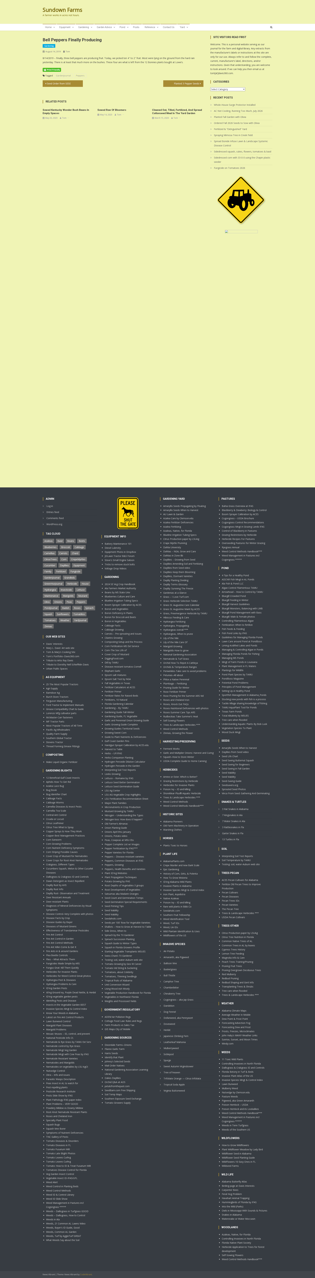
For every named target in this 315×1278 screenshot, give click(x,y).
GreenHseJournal (53, 583)
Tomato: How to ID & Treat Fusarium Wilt (68, 1165)
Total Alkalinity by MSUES (235, 715)
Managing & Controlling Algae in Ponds (242, 649)
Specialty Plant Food (57, 1120)
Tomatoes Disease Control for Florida (66, 1169)
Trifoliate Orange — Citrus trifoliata (182, 1078)
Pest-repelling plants (57, 1087)
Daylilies (64, 565)
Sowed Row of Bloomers (111, 109)
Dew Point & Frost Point (235, 1018)
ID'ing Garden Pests (56, 988)
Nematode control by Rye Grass (63, 1046)
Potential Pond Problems (235, 682)
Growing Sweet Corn (115, 732)
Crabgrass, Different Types (60, 864)
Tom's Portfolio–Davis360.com (62, 656)
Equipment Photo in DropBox (120, 551)
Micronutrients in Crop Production (123, 807)
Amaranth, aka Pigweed (176, 957)
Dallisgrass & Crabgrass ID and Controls (67, 876)
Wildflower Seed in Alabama (236, 1153)
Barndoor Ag (53, 692)
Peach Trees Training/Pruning (237, 961)
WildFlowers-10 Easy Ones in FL (239, 1161)
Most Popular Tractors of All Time (64, 725)
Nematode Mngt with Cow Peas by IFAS (67, 1054)
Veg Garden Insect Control (60, 1174)
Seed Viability (111, 910)
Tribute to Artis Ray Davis (59, 660)
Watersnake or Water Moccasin (238, 1218)
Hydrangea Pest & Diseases (61, 980)
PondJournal (50, 608)
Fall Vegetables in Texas (117, 683)
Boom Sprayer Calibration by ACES (123, 604)
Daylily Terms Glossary (175, 584)
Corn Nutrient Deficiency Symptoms (65, 847)
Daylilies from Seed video (176, 567)
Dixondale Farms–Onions (118, 1044)
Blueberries (50, 547)
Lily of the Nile (170, 638)
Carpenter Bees (230, 1189)
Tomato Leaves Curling (58, 1157)
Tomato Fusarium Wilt (58, 1149)
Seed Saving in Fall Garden (236, 768)
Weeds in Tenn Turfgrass (235, 1125)
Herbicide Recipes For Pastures (238, 539)
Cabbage (79, 547)
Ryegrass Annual (230, 547)
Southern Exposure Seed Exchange (123, 1098)
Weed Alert (52, 1182)
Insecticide (66, 589)
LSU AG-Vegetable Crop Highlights (123, 794)
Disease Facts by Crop (58, 918)
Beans (70, 540)
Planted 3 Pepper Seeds (186, 83)
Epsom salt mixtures (115, 675)
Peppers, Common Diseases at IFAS (124, 860)
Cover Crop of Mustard (117, 654)
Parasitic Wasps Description (61, 1079)
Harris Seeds (111, 1053)
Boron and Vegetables (116, 608)
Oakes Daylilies (113, 1078)
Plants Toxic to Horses (175, 845)
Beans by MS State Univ (117, 592)
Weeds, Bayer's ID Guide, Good (63, 1227)
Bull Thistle (169, 975)
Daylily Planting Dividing (175, 580)
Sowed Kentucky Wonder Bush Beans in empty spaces (66, 111)
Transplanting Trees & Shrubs (237, 986)
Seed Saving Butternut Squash (238, 760)
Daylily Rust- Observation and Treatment (67, 893)
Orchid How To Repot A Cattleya (180, 662)
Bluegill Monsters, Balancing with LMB (242, 608)
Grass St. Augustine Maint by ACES (181, 609)
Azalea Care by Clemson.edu (178, 518)
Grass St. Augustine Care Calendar (181, 605)
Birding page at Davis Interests (238, 1185)
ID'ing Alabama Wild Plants (177, 881)
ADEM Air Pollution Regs (118, 1016)
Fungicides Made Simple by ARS (63, 963)
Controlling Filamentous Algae (238, 620)
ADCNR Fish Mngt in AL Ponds (238, 579)
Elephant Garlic (112, 670)
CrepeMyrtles (78, 559)
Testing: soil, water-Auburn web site (124, 959)
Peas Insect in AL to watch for (62, 1083)
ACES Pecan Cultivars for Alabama (240, 880)
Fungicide (75, 571)
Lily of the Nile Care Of (175, 642)
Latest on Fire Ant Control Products (65, 1017)
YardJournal (80, 620)
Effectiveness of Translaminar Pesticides (67, 930)
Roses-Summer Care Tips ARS (179, 712)
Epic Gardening (171, 869)
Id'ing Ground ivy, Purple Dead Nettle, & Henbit (71, 992)
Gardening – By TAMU (116, 707)
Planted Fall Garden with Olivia (230, 116)
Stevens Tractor (54, 742)
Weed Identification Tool (176, 919)
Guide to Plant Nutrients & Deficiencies (125, 736)
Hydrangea (50, 589)
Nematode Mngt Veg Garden (61, 1050)
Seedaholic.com (113, 918)
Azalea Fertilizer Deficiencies (178, 522)
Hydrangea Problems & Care (61, 984)
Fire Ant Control (54, 934)
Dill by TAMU (111, 662)
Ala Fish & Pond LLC (232, 583)
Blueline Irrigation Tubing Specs (121, 600)
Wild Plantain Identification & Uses (181, 931)
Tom (68, 51)
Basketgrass (170, 969)
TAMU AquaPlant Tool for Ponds (239, 707)
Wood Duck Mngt (231, 732)
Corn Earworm (54, 839)
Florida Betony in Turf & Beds (237, 1071)
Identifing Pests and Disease (61, 1000)
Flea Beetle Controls (57, 955)
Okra (47, 601)
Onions (58, 601)
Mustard (82, 595)
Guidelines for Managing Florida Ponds (242, 637)
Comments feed (55, 518)
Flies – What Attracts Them (60, 959)
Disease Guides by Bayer (59, 922)
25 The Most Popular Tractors (62, 684)
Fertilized (61, 571)
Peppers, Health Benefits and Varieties (125, 869)
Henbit (167, 1030)
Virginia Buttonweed (174, 1090)
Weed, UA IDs (170, 927)
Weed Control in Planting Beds (62, 1186)
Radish (65, 608)
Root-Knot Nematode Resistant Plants (66, 1112)
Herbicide (72, 583)
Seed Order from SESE (59, 83)
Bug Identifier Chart (56, 794)
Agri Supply (52, 688)
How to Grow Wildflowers (235, 1145)
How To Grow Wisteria (175, 877)
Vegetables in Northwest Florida (122, 996)
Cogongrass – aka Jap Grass (178, 999)
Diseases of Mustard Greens (61, 926)
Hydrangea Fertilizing (174, 621)
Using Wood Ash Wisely (117, 988)
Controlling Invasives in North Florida (241, 1063)
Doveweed (169, 1023)
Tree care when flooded (234, 719)
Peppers (80, 75)
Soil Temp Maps (113, 1094)
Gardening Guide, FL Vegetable (121, 716)
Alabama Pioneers (173, 821)
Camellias (49, 553)
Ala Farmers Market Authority (120, 588)
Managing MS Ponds (233, 657)
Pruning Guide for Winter (176, 687)
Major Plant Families (115, 803)
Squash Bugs (53, 1124)
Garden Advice (104, 27)
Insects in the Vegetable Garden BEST (66, 1004)
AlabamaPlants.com (173, 861)
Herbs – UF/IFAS (113, 753)
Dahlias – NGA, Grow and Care (179, 551)
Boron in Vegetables (115, 621)
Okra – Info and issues (58, 1074)
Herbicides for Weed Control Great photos (68, 975)
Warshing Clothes (172, 829)
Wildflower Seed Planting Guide (238, 1157)
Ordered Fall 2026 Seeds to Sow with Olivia (237, 123)
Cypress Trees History (233, 949)
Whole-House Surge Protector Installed (234, 104)
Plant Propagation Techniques (121, 877)
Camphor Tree (171, 981)
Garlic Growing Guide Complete (121, 724)
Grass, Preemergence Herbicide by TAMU (185, 613)
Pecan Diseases (230, 896)
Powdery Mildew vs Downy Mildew (64, 1108)
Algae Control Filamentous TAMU (239, 587)
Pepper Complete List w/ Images (122, 844)
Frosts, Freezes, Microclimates (238, 1031)
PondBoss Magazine (233, 678)
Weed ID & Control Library (60, 1194)
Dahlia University (172, 547)
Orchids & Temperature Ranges (180, 666)
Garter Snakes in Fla (232, 833)
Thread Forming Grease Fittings (63, 746)
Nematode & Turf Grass (176, 658)
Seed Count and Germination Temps (124, 897)
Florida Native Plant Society (236, 1242)
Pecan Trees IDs (230, 900)
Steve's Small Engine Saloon (119, 560)
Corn (63, 559)
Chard (75, 553)
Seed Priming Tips (114, 906)
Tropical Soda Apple (174, 1084)
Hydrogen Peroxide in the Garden (122, 765)
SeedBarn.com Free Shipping (120, 1090)
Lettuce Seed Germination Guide (122, 786)
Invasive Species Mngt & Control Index (66, 1008)
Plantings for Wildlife (232, 670)
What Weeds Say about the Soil (62, 1240)
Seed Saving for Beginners (236, 764)
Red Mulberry (229, 974)
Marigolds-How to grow (176, 650)
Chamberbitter (171, 987)
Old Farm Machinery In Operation (181, 825)
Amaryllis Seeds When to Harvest (180, 510)
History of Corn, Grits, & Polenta (180, 873)
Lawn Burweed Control (58, 1021)
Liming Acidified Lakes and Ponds (239, 645)
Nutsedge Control (55, 1070)
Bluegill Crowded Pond (234, 596)
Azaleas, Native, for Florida (177, 530)
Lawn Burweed (230, 1084)
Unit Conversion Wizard (117, 984)
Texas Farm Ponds (232, 711)
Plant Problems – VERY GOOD (62, 1103)
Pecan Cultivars (230, 892)
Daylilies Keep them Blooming (179, 572)
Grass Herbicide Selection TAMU (180, 600)
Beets (82, 540)
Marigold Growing (172, 646)
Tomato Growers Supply (118, 1102)
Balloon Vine (170, 963)
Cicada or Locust (55, 819)
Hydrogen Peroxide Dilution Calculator (125, 761)
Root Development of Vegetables (122, 889)
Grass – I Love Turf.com (176, 596)
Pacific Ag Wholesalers (58, 729)
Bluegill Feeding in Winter (235, 600)
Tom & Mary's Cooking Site (60, 652)
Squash (48, 614)
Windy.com (227, 1043)
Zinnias (48, 626)
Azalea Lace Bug (55, 785)
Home (48, 27)
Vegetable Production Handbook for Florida (128, 992)
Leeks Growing (112, 774)
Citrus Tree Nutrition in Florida (238, 937)
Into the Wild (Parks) (232, 1206)
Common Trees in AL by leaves (238, 945)
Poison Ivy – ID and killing (176, 789)
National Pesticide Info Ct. (60, 1037)
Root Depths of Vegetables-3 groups (124, 885)
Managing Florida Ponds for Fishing (240, 653)
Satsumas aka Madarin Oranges (122, 893)
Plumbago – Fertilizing (175, 683)
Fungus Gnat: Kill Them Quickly (62, 967)
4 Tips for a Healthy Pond (235, 575)
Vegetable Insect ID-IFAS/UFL (61, 1178)
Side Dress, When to (115, 930)
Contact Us (168, 27)
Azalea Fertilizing (172, 526)
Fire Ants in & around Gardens (62, 951)
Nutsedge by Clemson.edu (236, 1092)
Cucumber (49, 565)
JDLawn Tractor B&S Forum (120, 556)
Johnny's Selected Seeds (117, 1061)
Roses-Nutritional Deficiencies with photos (186, 708)
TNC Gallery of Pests (57, 1136)
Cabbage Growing (114, 629)
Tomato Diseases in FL (58, 1145)
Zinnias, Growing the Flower (178, 733)
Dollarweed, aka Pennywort (178, 1017)
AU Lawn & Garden (173, 514)
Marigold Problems (56, 1029)
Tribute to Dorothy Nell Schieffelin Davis (67, 664)
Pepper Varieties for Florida (119, 852)
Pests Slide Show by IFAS (59, 1095)
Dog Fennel (170, 1011)
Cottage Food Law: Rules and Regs (123, 1020)
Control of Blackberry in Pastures (239, 530)
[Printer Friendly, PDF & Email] (52, 70)
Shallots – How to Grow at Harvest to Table (128, 926)
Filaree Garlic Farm (115, 1049)
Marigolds (68, 595)
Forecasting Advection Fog (236, 1022)
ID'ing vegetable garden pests (62, 996)
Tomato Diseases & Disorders (62, 1140)
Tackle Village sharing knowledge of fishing (244, 703)
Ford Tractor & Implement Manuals (65, 705)
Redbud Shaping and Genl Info (238, 982)
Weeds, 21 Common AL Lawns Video (65, 1223)
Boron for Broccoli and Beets (120, 617)
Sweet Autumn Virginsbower (178, 1066)
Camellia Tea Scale (56, 810)
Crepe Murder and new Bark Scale (181, 865)
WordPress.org (54, 524)
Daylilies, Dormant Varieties (178, 576)
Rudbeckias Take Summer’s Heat (180, 716)
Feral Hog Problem (232, 1194)
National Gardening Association (180, 654)
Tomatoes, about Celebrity (119, 972)
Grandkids (69, 577)
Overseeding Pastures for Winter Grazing (243, 543)
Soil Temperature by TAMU (236, 860)
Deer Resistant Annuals (58, 897)
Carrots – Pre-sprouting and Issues (123, 633)
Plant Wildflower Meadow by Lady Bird (242, 1149)
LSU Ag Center (112, 790)
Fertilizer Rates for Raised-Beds (121, 695)
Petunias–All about (173, 675)
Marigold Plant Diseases (59, 1025)
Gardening (83, 27)
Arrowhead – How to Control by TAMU (242, 591)
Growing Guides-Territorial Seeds (122, 728)
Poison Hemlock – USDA (235, 1104)
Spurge (167, 1060)
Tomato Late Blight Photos (60, 1153)
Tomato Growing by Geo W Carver (123, 963)
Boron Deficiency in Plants (119, 613)
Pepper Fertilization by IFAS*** (121, 848)
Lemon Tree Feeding (233, 953)
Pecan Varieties (230, 904)
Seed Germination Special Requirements (126, 902)
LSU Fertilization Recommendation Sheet (126, 798)
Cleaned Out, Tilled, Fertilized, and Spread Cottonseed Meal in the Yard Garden (177, 111)
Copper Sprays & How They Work (64, 831)
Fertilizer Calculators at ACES (120, 687)
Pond (122, 27)
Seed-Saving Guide (232, 781)
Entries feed (52, 512)
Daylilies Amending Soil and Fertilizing (183, 563)
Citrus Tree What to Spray (60, 827)
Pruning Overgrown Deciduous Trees (241, 970)
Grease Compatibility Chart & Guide (65, 709)
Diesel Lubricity (113, 547)
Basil (60, 540)
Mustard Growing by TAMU (119, 811)
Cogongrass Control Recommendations (243, 522)
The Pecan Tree (230, 909)
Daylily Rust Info (54, 889)
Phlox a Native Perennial (176, 679)
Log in (49, 506)
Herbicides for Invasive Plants (61, 971)
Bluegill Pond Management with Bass (242, 612)
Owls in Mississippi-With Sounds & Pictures (244, 1210)
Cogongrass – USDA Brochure (238, 518)
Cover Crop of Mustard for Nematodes (67, 856)
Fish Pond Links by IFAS (234, 633)
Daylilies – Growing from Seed (179, 559)
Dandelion (169, 1005)
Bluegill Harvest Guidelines (236, 604)
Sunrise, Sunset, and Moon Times (240, 1039)
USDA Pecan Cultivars (233, 917)
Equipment (64, 27)
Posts (136, 27)
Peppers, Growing (114, 864)
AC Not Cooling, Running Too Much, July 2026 (238, 110)
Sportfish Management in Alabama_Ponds (244, 695)
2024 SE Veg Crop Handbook (120, 584)
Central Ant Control (56, 814)
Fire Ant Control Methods (59, 942)
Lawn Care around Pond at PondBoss (242, 641)
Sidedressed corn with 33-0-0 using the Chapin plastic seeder (242, 159)
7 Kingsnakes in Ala (232, 815)
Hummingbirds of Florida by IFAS (239, 1202)
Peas (69, 601)
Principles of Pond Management (239, 686)
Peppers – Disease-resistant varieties (124, 856)
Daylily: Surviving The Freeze (178, 588)
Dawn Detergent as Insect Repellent (65, 881)
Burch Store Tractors (57, 696)
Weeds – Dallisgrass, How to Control (65, 1215)
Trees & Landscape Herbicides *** (181, 724)
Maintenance (51, 595)
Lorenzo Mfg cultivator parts (61, 713)
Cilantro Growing (113, 637)
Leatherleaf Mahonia (175, 1042)
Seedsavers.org (230, 785)
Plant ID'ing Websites (116, 873)
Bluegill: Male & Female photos (238, 616)
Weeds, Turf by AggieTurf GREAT (63, 1236)
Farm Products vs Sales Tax (119, 1025)
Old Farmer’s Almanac (116, 823)
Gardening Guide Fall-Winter (119, 712)
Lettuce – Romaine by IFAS (119, 778)
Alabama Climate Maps (234, 1010)
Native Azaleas (171, 898)
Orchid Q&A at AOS (115, 1082)
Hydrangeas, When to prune (178, 633)
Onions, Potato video (116, 835)
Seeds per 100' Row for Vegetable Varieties (127, 922)
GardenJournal (63, 75)
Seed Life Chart (230, 756)
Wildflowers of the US (174, 935)
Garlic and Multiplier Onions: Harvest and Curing (188, 752)
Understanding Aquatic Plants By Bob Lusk (244, 724)
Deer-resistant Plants (57, 901)
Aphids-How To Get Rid (58, 781)
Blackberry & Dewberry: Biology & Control (244, 510)
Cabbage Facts (54, 798)
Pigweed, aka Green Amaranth (238, 1100)
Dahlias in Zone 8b (173, 555)
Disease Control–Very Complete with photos (69, 913)
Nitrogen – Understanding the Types (124, 815)
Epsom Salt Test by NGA (118, 679)
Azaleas (48, 540)
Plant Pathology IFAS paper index (63, 1099)
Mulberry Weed (230, 1088)
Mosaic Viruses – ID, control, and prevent (68, 1033)
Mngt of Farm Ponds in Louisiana (239, 662)
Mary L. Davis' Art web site (60, 647)
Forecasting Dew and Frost (236, 1027)
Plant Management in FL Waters (239, 666)
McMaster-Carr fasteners (59, 717)
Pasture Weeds (230, 1096)
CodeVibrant (86, 1274)
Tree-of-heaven (172, 1072)
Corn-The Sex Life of (116, 650)
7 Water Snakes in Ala (233, 821)
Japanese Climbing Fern (176, 1036)
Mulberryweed (171, 1048)
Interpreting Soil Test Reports (120, 769)
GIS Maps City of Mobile (117, 1029)
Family (47, 571)
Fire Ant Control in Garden (60, 938)
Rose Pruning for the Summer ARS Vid (183, 695)
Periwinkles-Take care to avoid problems (184, 671)
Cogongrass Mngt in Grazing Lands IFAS (243, 526)
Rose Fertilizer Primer (174, 691)
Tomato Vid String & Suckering (121, 968)
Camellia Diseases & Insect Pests (64, 806)
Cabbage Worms (55, 802)
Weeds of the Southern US (236, 1129)
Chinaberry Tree (172, 993)
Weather (64, 620)
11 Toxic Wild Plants (232, 1059)
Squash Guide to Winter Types (121, 943)
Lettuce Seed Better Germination (122, 782)
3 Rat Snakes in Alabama (235, 809)
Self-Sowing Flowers (174, 720)
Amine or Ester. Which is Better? (180, 776)
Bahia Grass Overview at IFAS (237, 506)
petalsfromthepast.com (117, 1086)
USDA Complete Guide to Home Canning (185, 761)
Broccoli (65, 547)
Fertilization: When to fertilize (237, 624)
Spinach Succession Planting (120, 939)
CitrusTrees (50, 559)
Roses (77, 608)
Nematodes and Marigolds (60, 1062)
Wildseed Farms (230, 1165)
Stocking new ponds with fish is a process (244, 699)
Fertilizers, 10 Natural (116, 699)
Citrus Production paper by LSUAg (181, 539)
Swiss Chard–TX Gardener (118, 955)
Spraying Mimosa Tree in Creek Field (233, 135)
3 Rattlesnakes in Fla (233, 827)
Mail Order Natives (115, 1065)
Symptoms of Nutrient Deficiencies (64, 1132)
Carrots (63, 553)
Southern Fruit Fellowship (176, 914)
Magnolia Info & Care (233, 957)
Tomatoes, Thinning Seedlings (121, 976)
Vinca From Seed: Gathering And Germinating (246, 793)
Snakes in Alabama (232, 1214)
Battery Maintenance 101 (118, 543)
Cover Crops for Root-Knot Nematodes (67, 860)
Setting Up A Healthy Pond (236, 690)
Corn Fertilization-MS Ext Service (122, 646)
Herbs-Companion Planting (119, 757)
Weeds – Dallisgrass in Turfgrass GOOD (67, 1211)
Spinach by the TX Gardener (119, 935)
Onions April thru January (118, 831)
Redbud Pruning (230, 978)
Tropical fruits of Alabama (118, 980)
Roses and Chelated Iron (59, 1116)
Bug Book (51, 790)
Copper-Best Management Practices (65, 835)
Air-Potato (169, 951)
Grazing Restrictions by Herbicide (180, 781)
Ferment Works (171, 748)
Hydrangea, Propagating (176, 625)
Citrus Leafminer (55, 823)
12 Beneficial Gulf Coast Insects (63, 777)
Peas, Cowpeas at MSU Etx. (119, 840)
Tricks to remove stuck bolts (120, 564)
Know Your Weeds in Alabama (62, 1013)
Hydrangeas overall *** (175, 629)
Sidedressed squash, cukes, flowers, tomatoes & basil (242, 151)
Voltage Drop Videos (115, 568)
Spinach (89, 608)
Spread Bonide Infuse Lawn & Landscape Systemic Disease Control (241, 143)
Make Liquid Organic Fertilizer (61, 762)
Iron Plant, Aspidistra (174, 894)
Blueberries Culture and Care (120, 596)
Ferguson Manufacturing (59, 700)
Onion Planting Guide (116, 827)
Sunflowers (63, 614)
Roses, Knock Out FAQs (176, 704)
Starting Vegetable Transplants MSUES (125, 951)
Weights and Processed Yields (120, 1001)
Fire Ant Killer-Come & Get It (61, 947)
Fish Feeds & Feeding (233, 628)
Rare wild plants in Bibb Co (177, 906)
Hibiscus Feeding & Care (176, 617)
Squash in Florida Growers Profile (122, 947)
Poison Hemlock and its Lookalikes (240, 1109)
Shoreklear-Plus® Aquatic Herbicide (182, 793)
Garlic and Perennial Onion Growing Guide (127, 720)
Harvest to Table (113, 749)
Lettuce (81, 589)
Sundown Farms (62, 9)
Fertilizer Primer (113, 691)
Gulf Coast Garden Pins (117, 741)
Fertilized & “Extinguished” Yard (230, 129)
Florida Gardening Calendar (119, 703)
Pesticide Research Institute (60, 1091)
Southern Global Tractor (59, 738)
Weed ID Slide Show (56, 1198)
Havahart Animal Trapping (235, 1198)
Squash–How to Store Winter (178, 756)
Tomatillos (79, 614)
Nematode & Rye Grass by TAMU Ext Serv (68, 1041)
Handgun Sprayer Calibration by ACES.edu (127, 745)
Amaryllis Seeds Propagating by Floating (184, 506)
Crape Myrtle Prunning (175, 543)
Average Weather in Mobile (236, 1014)
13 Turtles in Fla (230, 839)
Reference (150, 27)
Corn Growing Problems (59, 843)
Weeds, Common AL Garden (61, 1231)
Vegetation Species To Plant (237, 728)
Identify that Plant (114, 1057)
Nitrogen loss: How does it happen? (123, 819)
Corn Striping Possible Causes (62, 852)
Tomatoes (50, 620)
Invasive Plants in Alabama (177, 885)
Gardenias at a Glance (175, 592)
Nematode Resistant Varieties (62, 1058)
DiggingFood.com (114, 658)
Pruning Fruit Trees (232, 966)
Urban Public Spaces (57, 668)
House (85, 583)
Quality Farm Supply (56, 733)
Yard (182, 27)
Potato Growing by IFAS (117, 881)
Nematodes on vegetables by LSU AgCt (67, 1066)
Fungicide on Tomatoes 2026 (229, 167)
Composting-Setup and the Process (123, 641)
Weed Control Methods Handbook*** (183, 805)
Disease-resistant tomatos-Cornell (123, 666)
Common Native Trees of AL (237, 941)
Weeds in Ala (53, 1219)
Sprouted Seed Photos (234, 789)
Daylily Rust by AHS (56, 885)
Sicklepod (169, 1054)
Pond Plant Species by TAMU (237, 674)
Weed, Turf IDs (171, 923)
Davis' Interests (54, 643)
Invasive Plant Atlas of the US (237, 1075)
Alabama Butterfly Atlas (234, 1181)
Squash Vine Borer (56, 1128)
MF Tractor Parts (55, 721)
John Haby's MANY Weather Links (239, 1035)
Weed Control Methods (58, 1190)
